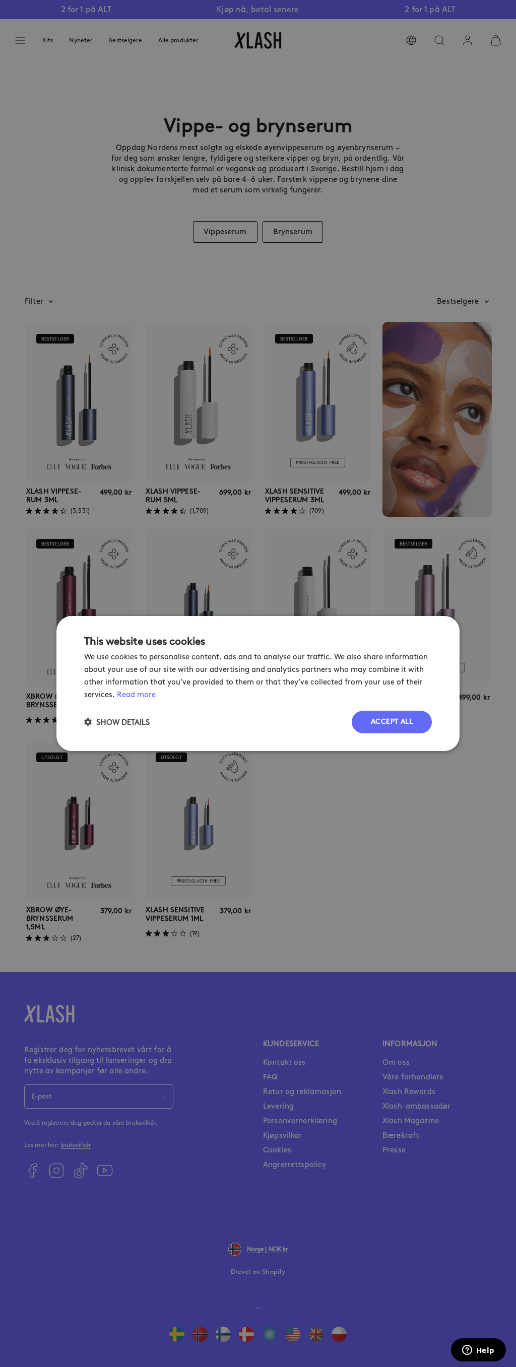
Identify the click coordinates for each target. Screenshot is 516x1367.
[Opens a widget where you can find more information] (478, 1350)
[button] (117, 722)
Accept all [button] (392, 721)
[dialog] (258, 683)
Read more (136, 694)
